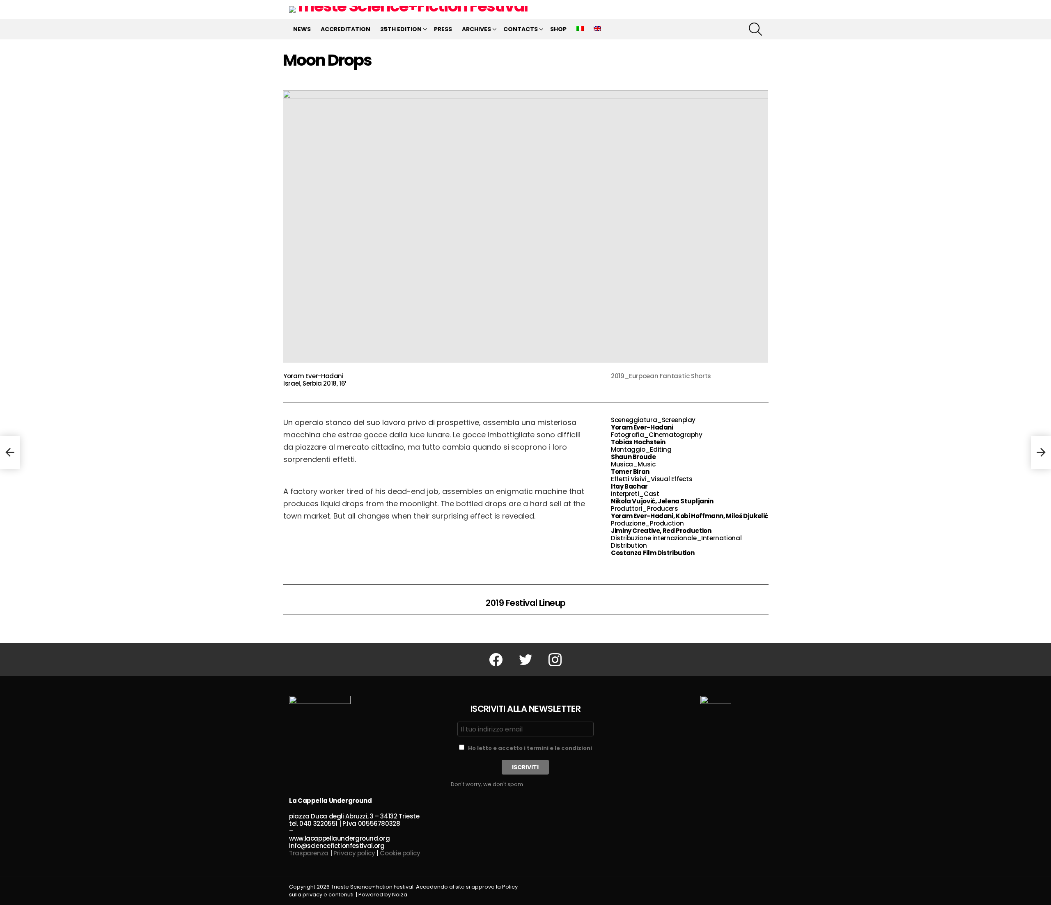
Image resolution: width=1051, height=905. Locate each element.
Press (443, 29)
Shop (558, 29)
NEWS (302, 29)
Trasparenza (308, 853)
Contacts (520, 29)
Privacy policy (354, 853)
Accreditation (345, 29)
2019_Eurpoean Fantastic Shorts (661, 376)
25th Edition (401, 29)
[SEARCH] (755, 29)
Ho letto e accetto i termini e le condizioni (530, 748)
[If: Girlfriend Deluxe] (10, 452)
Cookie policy (400, 853)
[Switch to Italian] (580, 29)
